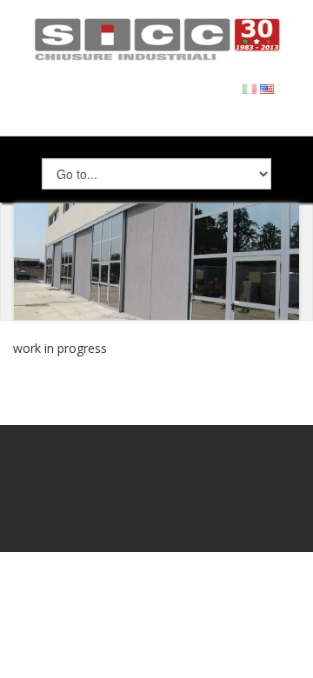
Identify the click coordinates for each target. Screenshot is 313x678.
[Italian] (249, 87)
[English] (267, 87)
